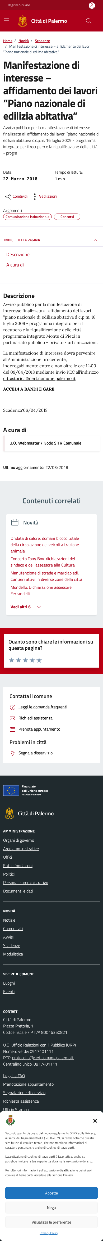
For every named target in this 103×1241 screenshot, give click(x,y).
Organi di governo (18, 840)
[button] (95, 1120)
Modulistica (13, 954)
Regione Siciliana (19, 5)
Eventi (9, 991)
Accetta (51, 1193)
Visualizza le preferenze (51, 1222)
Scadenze (11, 945)
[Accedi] (92, 5)
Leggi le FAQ (14, 1075)
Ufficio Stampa (16, 1109)
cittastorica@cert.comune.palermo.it (39, 378)
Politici (9, 874)
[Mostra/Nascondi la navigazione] (6, 20)
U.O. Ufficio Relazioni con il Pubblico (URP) (39, 1045)
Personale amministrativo (25, 882)
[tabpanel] (51, 568)
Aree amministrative (21, 848)
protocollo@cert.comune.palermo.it (43, 1057)
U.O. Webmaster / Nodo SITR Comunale (45, 443)
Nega (51, 1207)
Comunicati (13, 928)
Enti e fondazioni (17, 865)
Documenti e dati (18, 891)
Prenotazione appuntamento (28, 1084)
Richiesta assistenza (21, 1101)
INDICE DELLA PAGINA (22, 240)
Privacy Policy (49, 1233)
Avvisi (8, 937)
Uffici (7, 857)
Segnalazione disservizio (24, 1092)
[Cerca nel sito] (88, 21)
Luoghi (9, 983)
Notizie (9, 920)
